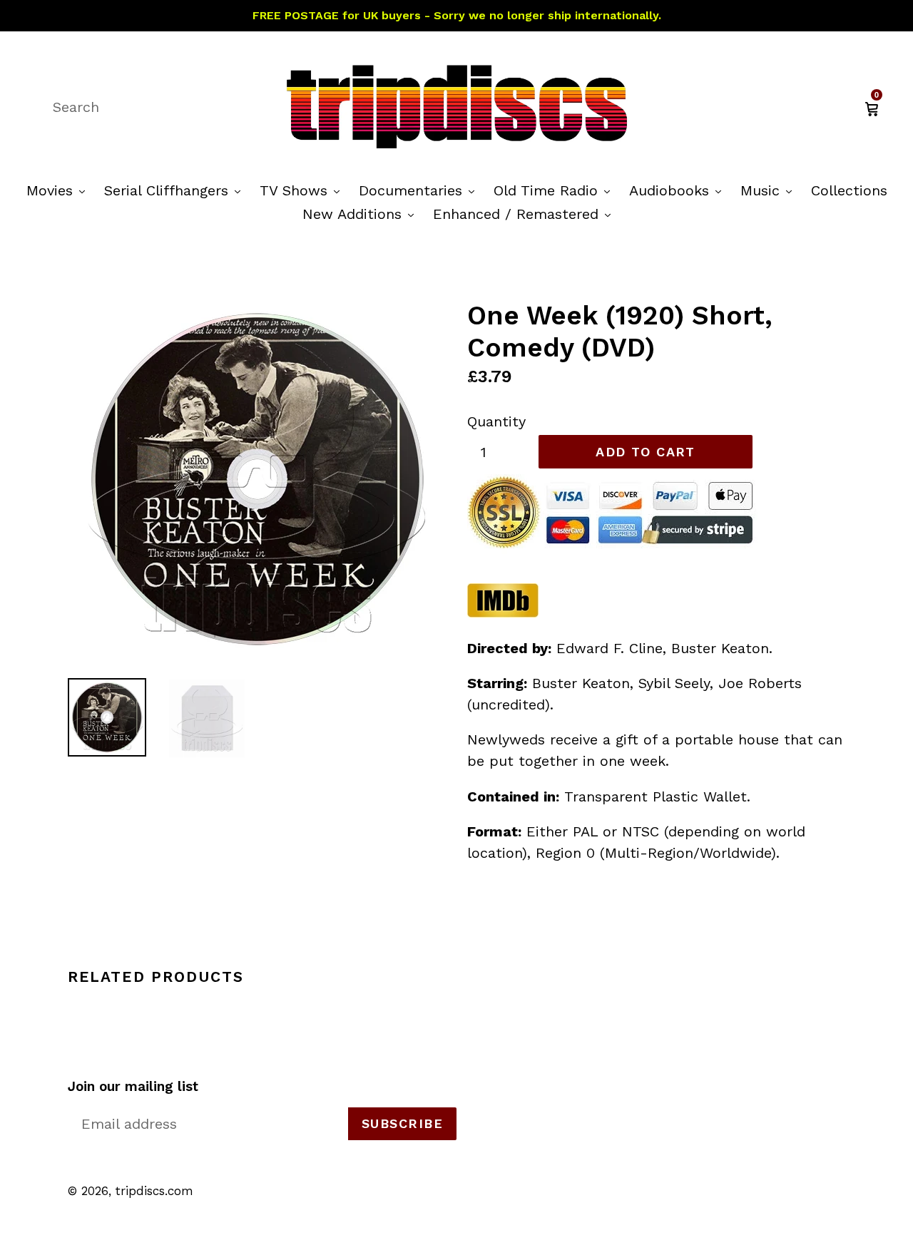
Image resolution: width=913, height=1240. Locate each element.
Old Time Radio (555, 190)
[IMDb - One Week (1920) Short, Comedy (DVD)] (503, 613)
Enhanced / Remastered (525, 213)
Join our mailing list (133, 1087)
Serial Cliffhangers (176, 190)
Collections (849, 190)
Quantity (496, 421)
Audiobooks (678, 190)
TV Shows (303, 190)
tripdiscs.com (154, 1191)
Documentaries (420, 190)
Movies (59, 190)
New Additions (361, 213)
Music (769, 190)
